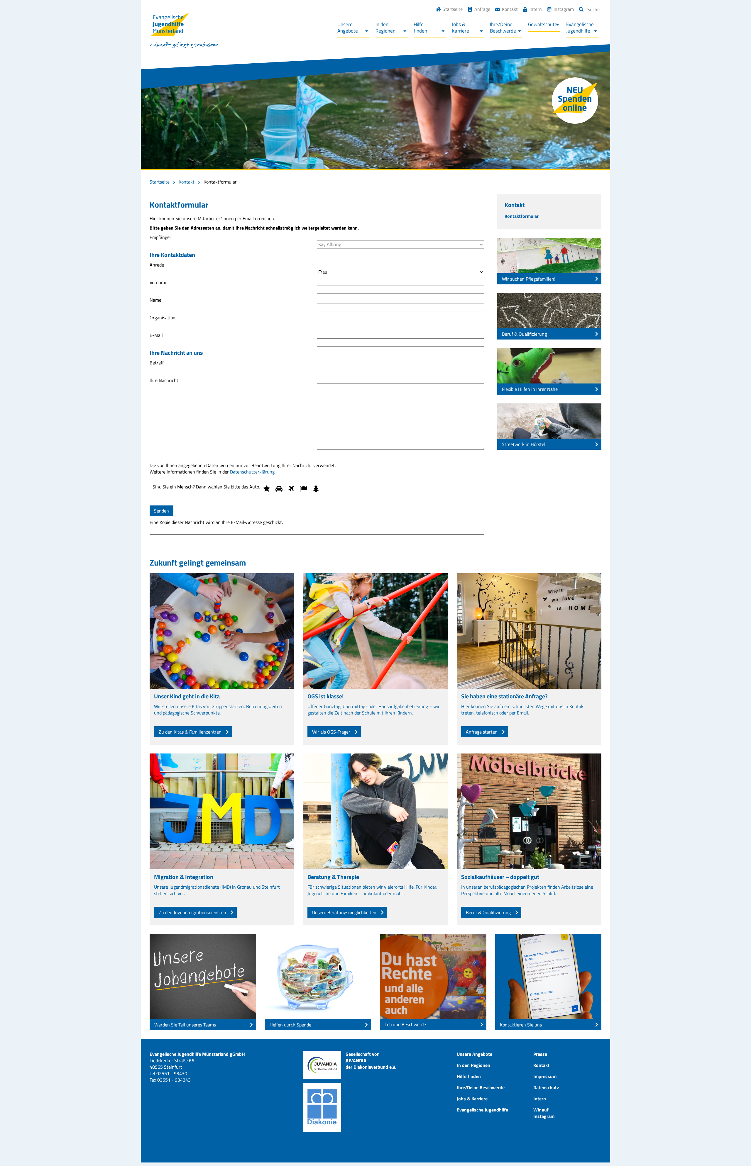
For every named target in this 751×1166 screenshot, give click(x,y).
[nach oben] (735, 1150)
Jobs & (460, 28)
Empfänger (160, 237)
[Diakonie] (322, 1107)
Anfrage (482, 9)
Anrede (157, 265)
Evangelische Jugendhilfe (482, 1109)
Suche (593, 9)
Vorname (158, 282)
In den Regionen (473, 1065)
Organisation (162, 317)
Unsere (347, 28)
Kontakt (510, 9)
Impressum (545, 1076)
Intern (536, 9)
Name (155, 300)
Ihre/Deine (503, 28)
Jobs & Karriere (472, 1098)
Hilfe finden (469, 1076)
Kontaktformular (522, 216)
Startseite (453, 9)
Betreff (157, 362)
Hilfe (420, 28)
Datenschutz (546, 1087)
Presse (540, 1054)
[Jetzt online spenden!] (575, 100)
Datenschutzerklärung (252, 471)
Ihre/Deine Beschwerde (481, 1087)
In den (385, 28)
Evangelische (580, 28)
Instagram (564, 9)
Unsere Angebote (474, 1054)
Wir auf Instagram (543, 1112)
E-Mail (156, 335)
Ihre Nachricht (164, 380)
